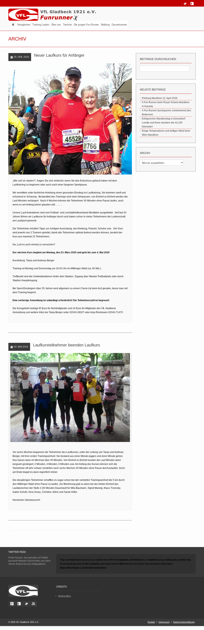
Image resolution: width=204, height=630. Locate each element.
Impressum (164, 622)
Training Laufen (40, 24)
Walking (105, 24)
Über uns (56, 24)
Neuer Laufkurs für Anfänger (59, 55)
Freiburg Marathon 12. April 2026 (160, 98)
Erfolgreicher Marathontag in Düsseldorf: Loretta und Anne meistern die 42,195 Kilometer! (164, 122)
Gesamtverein (119, 24)
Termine (67, 24)
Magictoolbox (64, 596)
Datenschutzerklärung (184, 622)
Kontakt (151, 622)
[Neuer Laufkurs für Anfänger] (66, 119)
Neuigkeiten (23, 24)
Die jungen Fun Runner (86, 24)
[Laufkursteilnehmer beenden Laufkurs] (66, 397)
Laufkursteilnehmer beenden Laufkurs (66, 345)
